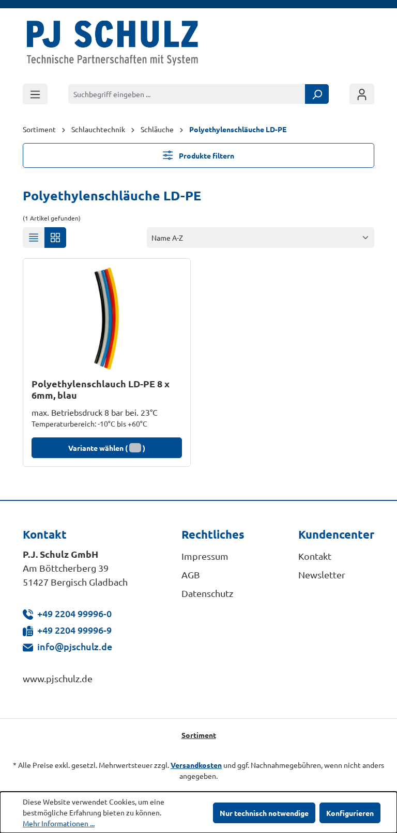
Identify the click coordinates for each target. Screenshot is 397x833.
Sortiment (198, 735)
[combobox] (187, 94)
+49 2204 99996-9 (74, 630)
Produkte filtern (205, 155)
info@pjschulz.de (74, 646)
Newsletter (321, 574)
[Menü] (35, 94)
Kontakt (314, 556)
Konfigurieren (350, 813)
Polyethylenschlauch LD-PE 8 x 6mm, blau (101, 389)
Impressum (204, 556)
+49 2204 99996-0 (74, 613)
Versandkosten (196, 764)
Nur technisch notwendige (264, 813)
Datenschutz (207, 593)
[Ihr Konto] (361, 94)
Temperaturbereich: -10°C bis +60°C (89, 423)
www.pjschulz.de (58, 678)
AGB (190, 574)
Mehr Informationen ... (59, 823)
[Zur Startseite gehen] (113, 45)
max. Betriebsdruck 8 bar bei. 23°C (95, 412)
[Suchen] (317, 94)
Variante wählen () (106, 447)
